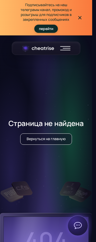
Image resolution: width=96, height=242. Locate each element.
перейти (46, 28)
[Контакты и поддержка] (78, 225)
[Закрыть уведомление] (80, 17)
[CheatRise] (38, 48)
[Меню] (65, 48)
